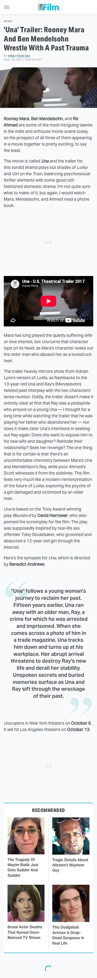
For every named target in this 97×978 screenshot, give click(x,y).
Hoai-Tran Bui (19, 55)
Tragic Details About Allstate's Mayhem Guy (70, 865)
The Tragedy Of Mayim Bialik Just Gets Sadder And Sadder (23, 867)
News (8, 21)
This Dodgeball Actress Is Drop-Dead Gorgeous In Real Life (68, 935)
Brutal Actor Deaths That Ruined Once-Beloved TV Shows (25, 932)
